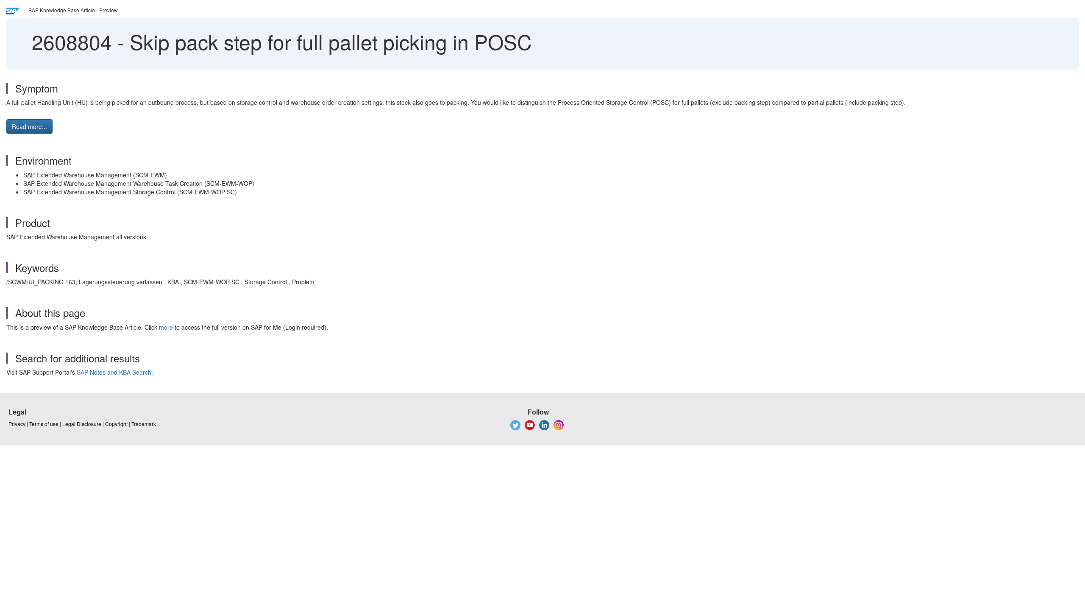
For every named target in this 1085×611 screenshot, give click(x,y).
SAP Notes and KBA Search (114, 372)
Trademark (143, 423)
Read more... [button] (29, 126)
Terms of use (43, 423)
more (166, 327)
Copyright (116, 423)
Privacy (16, 423)
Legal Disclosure (81, 423)
